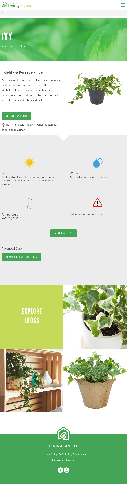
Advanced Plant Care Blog (21, 256)
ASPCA (21, 129)
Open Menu (123, 4)
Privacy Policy (49, 454)
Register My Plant (16, 115)
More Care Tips (63, 232)
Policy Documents (75, 454)
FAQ (61, 454)
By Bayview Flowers (63, 459)
